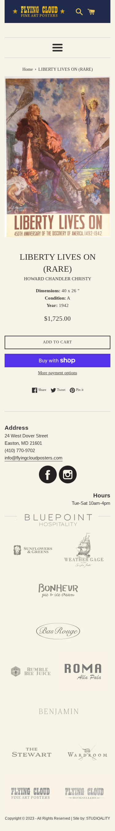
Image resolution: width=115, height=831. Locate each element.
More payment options (57, 373)
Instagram (68, 475)
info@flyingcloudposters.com (34, 457)
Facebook (48, 475)
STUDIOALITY (98, 818)
